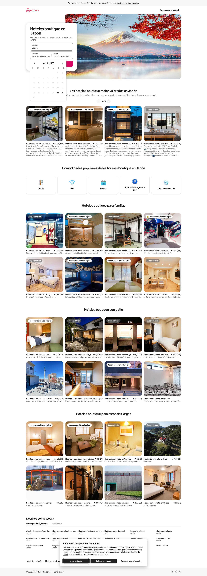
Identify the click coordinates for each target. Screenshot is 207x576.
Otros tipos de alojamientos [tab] (37, 524)
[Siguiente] (109, 101)
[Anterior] (98, 101)
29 (58, 93)
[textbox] (41, 56)
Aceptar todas (76, 561)
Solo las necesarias (103, 561)
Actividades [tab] (57, 524)
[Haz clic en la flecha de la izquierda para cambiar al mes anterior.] (34, 63)
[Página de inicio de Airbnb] (32, 10)
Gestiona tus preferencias (131, 561)
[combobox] (51, 47)
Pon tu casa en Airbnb (169, 10)
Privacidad (47, 572)
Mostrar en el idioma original (128, 3)
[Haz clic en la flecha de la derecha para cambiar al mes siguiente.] (62, 63)
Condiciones (58, 572)
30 (62, 93)
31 (34, 98)
